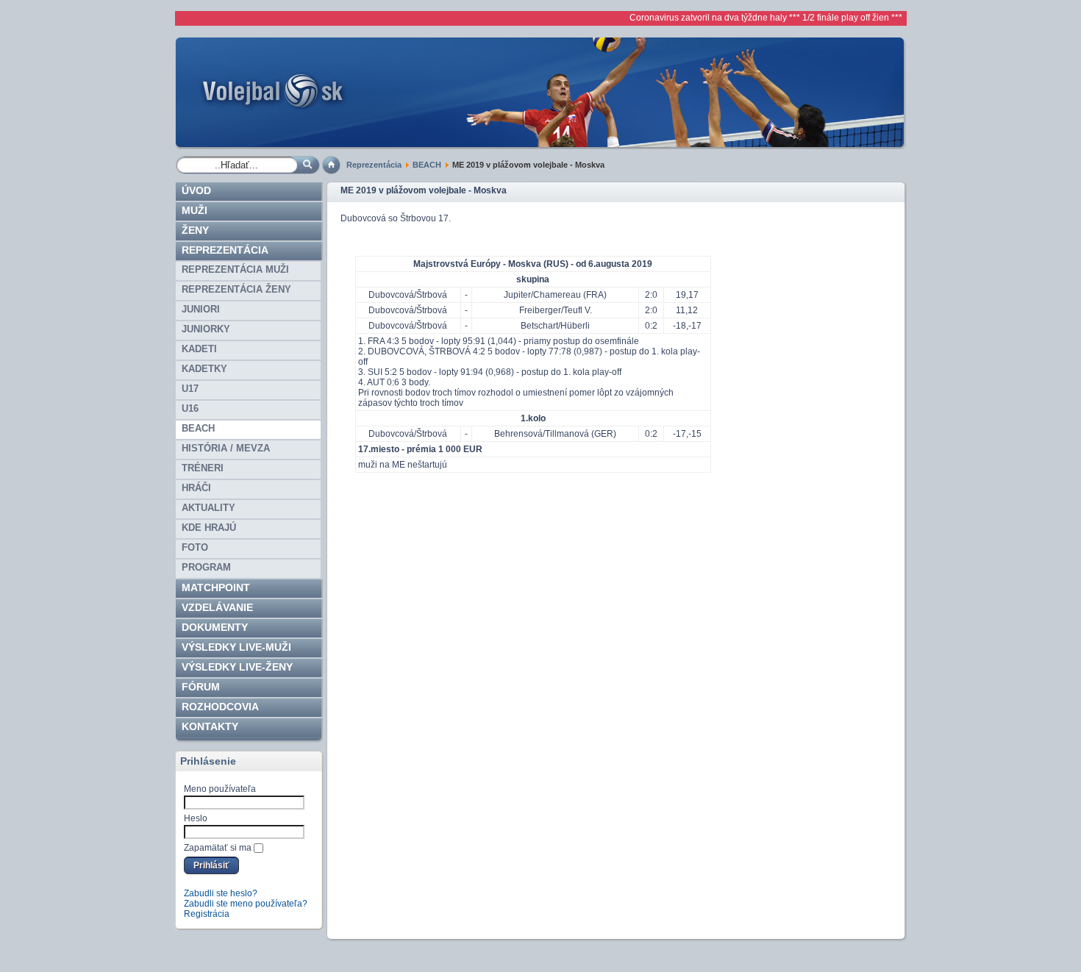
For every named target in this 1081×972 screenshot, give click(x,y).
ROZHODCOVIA (220, 706)
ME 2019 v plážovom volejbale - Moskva (423, 190)
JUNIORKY (206, 329)
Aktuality (208, 507)
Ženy (195, 230)
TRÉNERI (203, 468)
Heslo (195, 818)
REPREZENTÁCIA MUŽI (235, 269)
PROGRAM (206, 567)
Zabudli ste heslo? (220, 893)
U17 (190, 388)
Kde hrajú (209, 527)
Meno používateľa (220, 789)
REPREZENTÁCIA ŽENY (236, 289)
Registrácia (206, 914)
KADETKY (204, 368)
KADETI (199, 348)
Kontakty (210, 726)
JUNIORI (201, 309)
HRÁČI (196, 487)
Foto (195, 547)
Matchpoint (216, 587)
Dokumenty (215, 627)
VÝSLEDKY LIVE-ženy (237, 667)
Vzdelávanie (217, 607)
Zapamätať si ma (217, 848)
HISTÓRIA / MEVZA (226, 448)
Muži (194, 210)
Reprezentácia (374, 164)
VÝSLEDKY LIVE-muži (236, 647)
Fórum (201, 687)
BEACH (427, 164)
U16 (190, 408)
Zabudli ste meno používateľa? (245, 903)
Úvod (196, 190)
